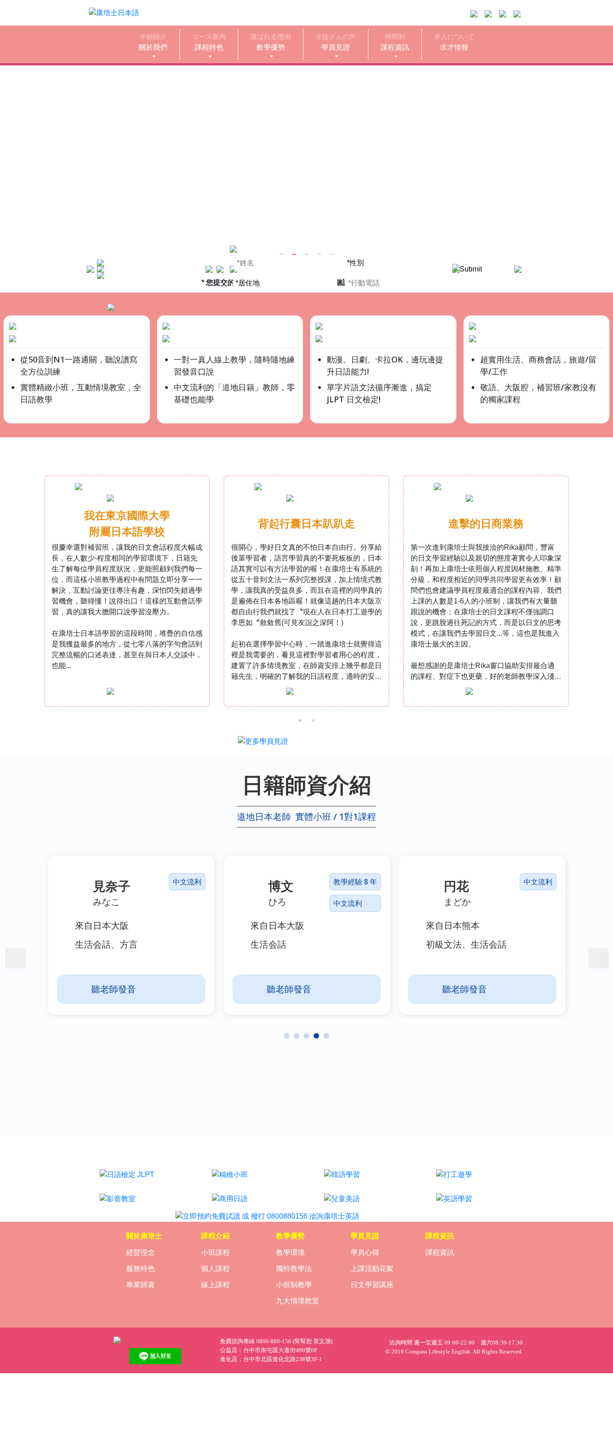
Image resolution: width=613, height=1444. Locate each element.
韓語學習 (362, 1163)
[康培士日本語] (155, 1340)
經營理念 (140, 1252)
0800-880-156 (273, 1341)
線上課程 (215, 1285)
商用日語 (250, 1187)
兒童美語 (362, 1187)
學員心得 (364, 1252)
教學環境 (290, 1252)
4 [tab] (316, 1036)
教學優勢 (270, 42)
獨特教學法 (294, 1268)
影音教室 (138, 1187)
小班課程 (215, 1252)
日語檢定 (138, 1163)
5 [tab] (326, 1036)
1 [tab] (299, 720)
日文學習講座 (372, 1285)
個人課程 (215, 1268)
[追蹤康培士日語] (488, 14)
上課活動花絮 (372, 1268)
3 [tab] (306, 1036)
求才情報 (454, 42)
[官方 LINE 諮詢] (474, 14)
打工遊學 (474, 1163)
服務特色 (140, 1268)
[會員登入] (517, 14)
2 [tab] (313, 720)
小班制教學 (294, 1285)
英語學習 (474, 1187)
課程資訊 (395, 42)
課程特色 (209, 42)
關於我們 (153, 42)
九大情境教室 (297, 1301)
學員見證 (335, 42)
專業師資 (140, 1285)
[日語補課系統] (502, 14)
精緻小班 (250, 1163)
